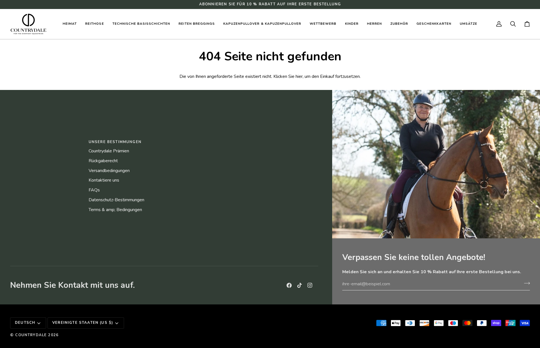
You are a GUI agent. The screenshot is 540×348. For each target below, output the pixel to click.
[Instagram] (309, 285)
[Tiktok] (299, 285)
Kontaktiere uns (104, 180)
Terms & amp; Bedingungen (115, 210)
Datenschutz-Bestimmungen (116, 200)
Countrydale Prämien (109, 151)
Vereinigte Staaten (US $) (82, 322)
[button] (94, 24)
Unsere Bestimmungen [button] (115, 141)
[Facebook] (289, 285)
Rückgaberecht (103, 161)
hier (299, 76)
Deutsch (25, 322)
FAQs (94, 190)
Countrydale (31, 335)
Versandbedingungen (109, 171)
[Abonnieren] (525, 283)
